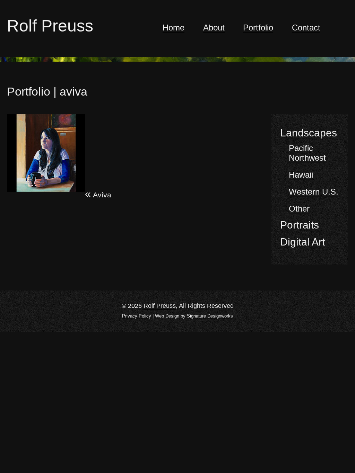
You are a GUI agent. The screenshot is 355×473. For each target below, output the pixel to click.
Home (173, 27)
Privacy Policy (136, 316)
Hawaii (301, 174)
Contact (306, 27)
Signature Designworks (210, 316)
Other (299, 208)
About (214, 27)
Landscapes (308, 133)
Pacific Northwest (307, 152)
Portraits (299, 225)
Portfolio (258, 27)
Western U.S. (313, 191)
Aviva (98, 195)
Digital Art (302, 242)
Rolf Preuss (50, 26)
